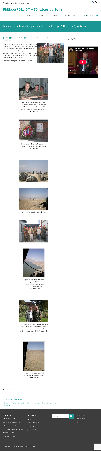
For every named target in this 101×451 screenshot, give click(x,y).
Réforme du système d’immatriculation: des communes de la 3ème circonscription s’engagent (31, 404)
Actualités (28, 16)
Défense (14, 390)
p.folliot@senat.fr (32, 430)
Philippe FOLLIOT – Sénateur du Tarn (32, 10)
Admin (78, 422)
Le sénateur (41, 16)
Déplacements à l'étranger (44, 38)
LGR (6, 38)
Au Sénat (54, 16)
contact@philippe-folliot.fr (10, 436)
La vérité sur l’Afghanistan (12, 400)
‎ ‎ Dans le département (69, 16)
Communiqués (31, 38)
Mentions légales (81, 415)
